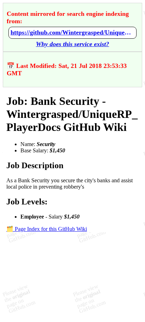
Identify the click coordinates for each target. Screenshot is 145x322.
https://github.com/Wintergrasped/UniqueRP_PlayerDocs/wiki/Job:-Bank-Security (72, 32)
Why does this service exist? (72, 44)
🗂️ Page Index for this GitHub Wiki (46, 229)
